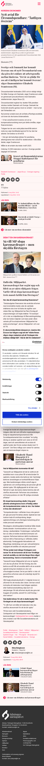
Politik (3, 174)
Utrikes (4, 745)
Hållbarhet (5, 743)
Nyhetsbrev (26, 734)
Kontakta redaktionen (29, 738)
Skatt (21, 630)
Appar (25, 731)
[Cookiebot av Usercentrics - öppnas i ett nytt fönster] (32, 342)
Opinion (4, 741)
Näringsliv (5, 734)
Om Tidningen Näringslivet (31, 745)
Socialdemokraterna (21, 637)
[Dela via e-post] (17, 179)
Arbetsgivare (13, 630)
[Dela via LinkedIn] (13, 179)
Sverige (32, 637)
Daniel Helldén (8, 637)
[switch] (38, 386)
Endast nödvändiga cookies (22, 422)
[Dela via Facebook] (3, 179)
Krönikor (4, 748)
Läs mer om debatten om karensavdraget (23, 697)
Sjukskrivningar (8, 635)
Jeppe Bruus (21, 172)
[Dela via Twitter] (8, 179)
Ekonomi (5, 736)
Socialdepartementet (10, 632)
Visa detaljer (32, 408)
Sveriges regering (33, 172)
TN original (22, 635)
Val (16, 635)
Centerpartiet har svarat (24, 616)
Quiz (3, 750)
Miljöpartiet (35, 630)
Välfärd (27, 630)
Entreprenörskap (7, 738)
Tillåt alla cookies (22, 415)
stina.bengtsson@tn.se (23, 653)
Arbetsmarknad (7, 731)
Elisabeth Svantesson (8, 172)
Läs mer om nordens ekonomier (18, 230)
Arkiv (24, 736)
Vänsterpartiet (24, 632)
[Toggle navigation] (39, 3)
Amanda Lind (32, 635)
